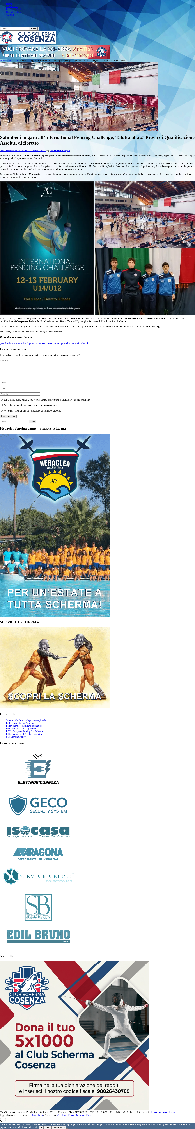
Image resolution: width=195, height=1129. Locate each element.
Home (9, 3)
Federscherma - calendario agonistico (24, 726)
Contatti (10, 14)
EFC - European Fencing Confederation (25, 731)
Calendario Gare (14, 12)
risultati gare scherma (63, 343)
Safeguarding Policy (16, 736)
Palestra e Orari (13, 9)
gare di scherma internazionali (14, 343)
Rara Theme (37, 1115)
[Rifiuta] (67, 1128)
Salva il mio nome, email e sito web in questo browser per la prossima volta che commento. (47, 399)
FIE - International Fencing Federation (24, 734)
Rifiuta (47, 1127)
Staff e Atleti (12, 6)
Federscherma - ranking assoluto (21, 728)
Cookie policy (59, 1127)
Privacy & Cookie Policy (163, 1112)
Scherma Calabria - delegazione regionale (26, 720)
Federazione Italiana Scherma (20, 723)
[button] (47, 248)
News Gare (5, 150)
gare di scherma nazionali (41, 343)
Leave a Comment (20, 150)
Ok (41, 1127)
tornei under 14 (80, 343)
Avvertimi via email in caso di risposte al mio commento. (31, 405)
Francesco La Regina (60, 150)
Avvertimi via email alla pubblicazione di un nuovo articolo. (32, 410)
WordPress (62, 1115)
